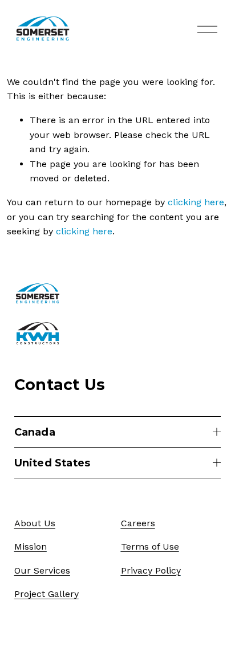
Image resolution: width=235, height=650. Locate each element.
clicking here (196, 202)
